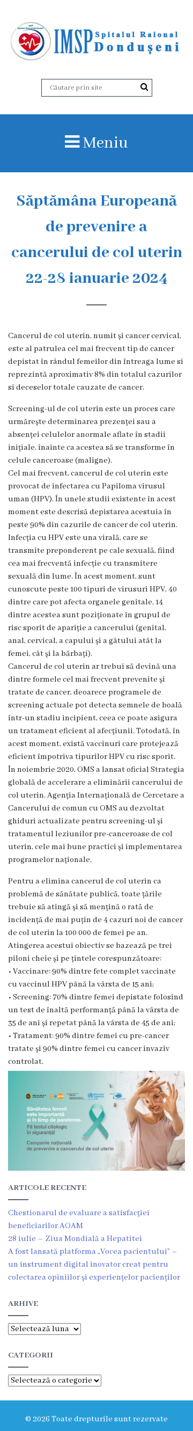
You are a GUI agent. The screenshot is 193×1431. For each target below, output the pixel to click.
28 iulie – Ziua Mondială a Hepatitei (75, 1239)
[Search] (144, 87)
